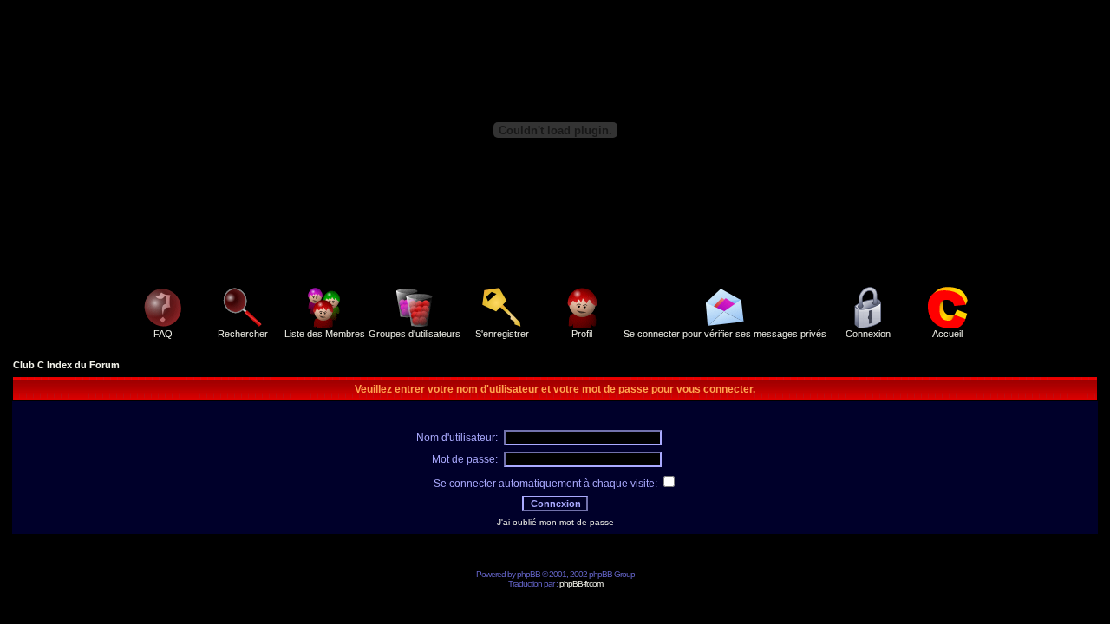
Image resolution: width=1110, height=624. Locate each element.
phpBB (528, 574)
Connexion (868, 333)
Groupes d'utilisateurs (414, 333)
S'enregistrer (502, 333)
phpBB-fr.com (581, 583)
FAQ (163, 333)
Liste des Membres (324, 333)
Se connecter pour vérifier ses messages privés (725, 333)
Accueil (947, 333)
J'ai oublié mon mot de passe (555, 522)
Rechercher (243, 333)
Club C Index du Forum (66, 365)
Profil (581, 333)
